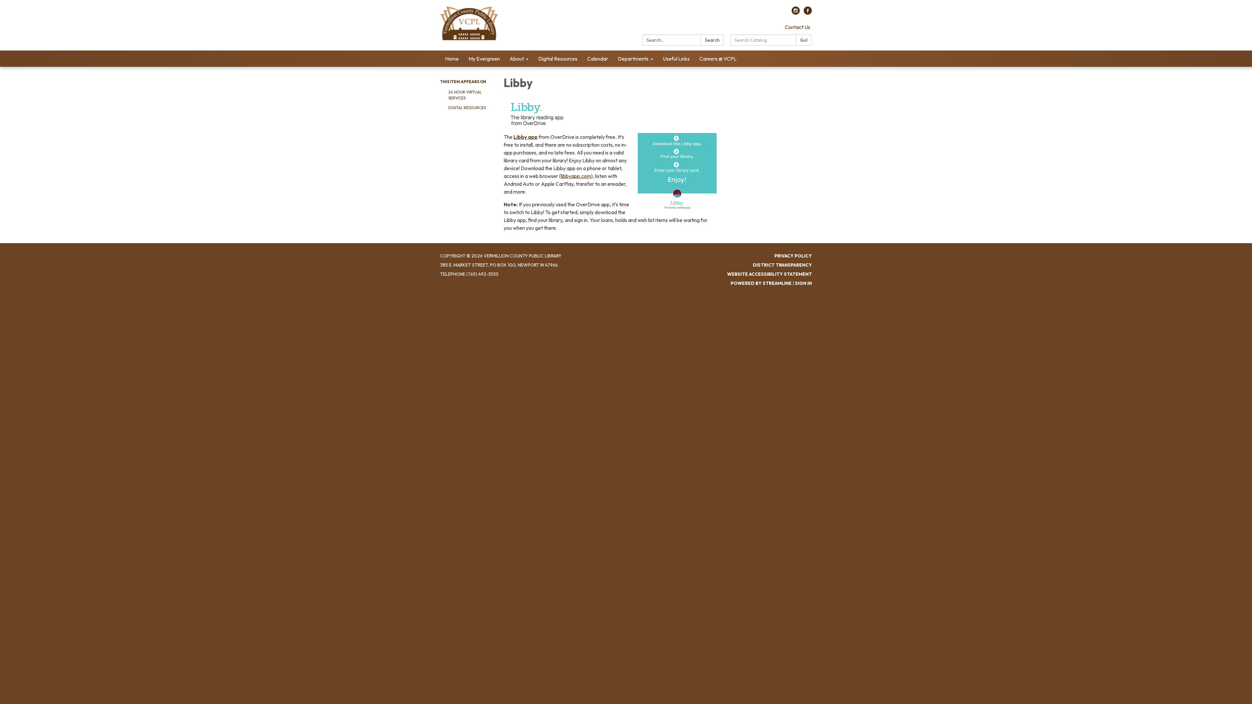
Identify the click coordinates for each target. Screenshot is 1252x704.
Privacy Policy (793, 256)
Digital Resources (467, 107)
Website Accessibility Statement (769, 274)
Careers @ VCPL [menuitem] (718, 58)
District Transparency (782, 265)
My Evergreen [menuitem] (484, 58)
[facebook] (808, 12)
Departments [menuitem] (633, 58)
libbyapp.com (576, 176)
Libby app (526, 137)
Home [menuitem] (452, 58)
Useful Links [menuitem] (676, 58)
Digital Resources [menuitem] (557, 58)
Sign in (803, 283)
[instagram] (796, 12)
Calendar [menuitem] (597, 58)
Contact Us (797, 27)
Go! (804, 40)
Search (712, 40)
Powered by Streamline (761, 283)
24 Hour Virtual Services (465, 95)
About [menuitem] (517, 58)
